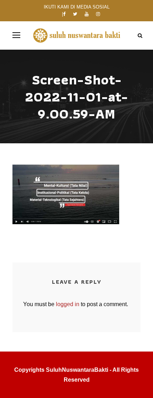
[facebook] (64, 14)
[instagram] (98, 14)
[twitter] (75, 14)
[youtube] (87, 14)
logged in (67, 304)
